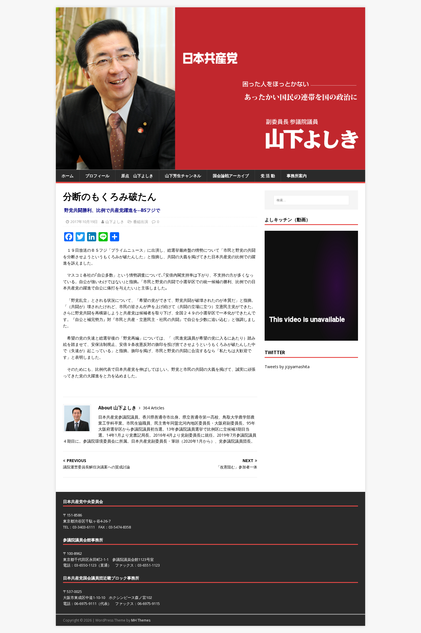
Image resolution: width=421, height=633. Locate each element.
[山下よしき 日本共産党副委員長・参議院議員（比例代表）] (210, 166)
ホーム (68, 175)
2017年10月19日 (84, 221)
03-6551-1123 (148, 565)
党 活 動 (268, 175)
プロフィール (97, 175)
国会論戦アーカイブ (231, 175)
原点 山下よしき (137, 175)
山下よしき (114, 221)
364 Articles (153, 408)
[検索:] (311, 200)
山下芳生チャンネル (183, 175)
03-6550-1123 (85, 565)
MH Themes (140, 620)
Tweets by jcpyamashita (287, 366)
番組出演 (140, 221)
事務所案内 (297, 175)
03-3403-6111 (83, 527)
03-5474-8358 (120, 527)
